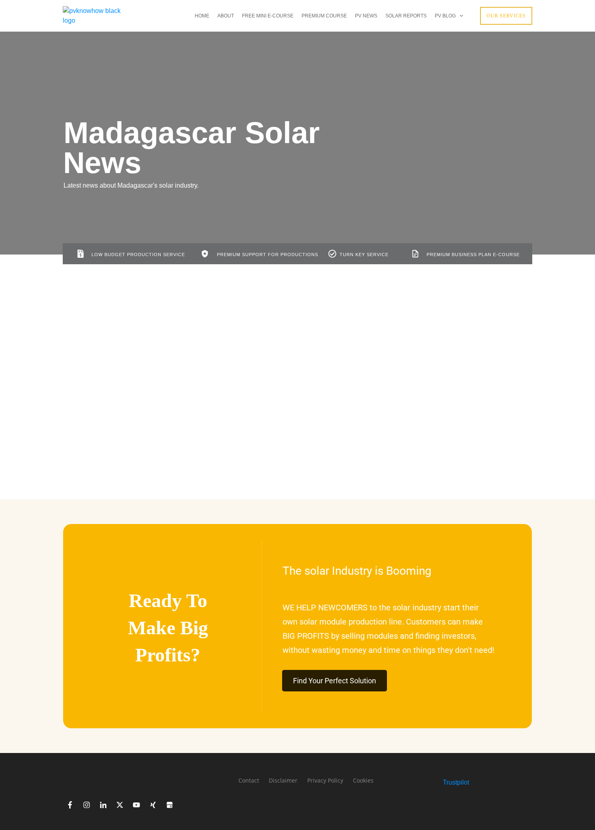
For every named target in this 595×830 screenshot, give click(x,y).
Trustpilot (456, 782)
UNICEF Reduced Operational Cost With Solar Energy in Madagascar (274, 376)
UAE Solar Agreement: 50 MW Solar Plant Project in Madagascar (120, 376)
